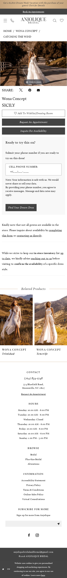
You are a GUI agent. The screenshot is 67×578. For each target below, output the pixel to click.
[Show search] (54, 20)
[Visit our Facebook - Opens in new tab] (29, 535)
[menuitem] (5, 20)
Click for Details (37, 5)
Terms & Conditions (33, 489)
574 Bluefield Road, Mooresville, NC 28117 (33, 386)
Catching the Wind (17, 36)
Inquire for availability (33, 130)
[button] (5, 20)
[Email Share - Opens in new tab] (38, 90)
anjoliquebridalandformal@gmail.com (33, 552)
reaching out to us (41, 258)
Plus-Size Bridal (33, 459)
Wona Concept (26, 31)
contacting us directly (29, 235)
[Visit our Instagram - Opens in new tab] (37, 535)
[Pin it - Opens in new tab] (29, 90)
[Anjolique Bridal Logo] (33, 20)
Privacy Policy (33, 485)
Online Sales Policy (33, 494)
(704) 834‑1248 (33, 378)
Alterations (33, 464)
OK (8, 569)
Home (7, 31)
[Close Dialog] (3, 569)
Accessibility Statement (33, 480)
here (43, 575)
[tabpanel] (33, 63)
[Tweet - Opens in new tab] (21, 90)
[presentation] (16, 319)
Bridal (33, 454)
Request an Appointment (33, 122)
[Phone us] (12, 20)
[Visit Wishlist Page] (61, 20)
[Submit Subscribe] (58, 524)
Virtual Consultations (33, 499)
